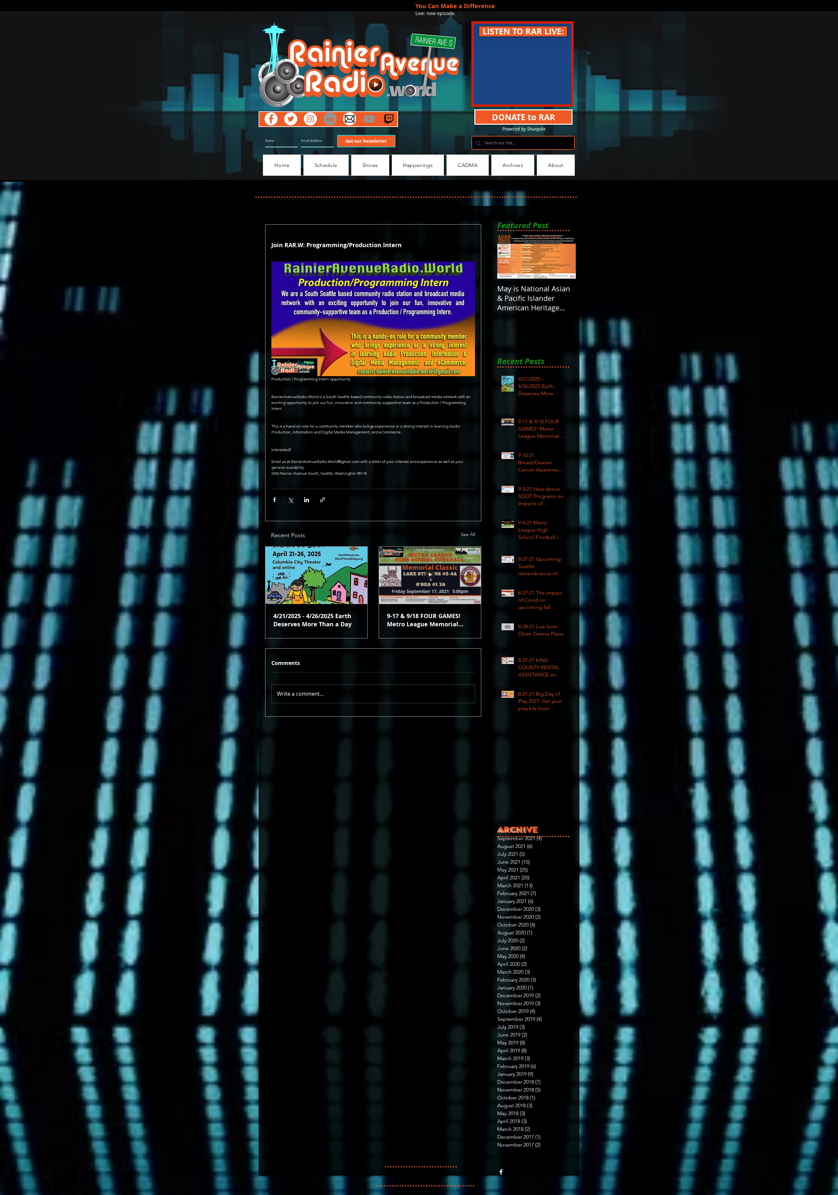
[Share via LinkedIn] (306, 500)
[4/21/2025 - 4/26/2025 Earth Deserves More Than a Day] (316, 575)
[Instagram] (310, 118)
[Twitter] (290, 118)
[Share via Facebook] (274, 500)
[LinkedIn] (330, 118)
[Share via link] (322, 500)
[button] (523, 31)
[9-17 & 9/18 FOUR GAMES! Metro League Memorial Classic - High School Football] (430, 575)
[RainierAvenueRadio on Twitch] (388, 118)
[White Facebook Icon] (501, 1172)
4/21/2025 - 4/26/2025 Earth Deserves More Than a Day (312, 620)
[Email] (349, 118)
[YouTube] (369, 118)
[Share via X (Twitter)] (290, 500)
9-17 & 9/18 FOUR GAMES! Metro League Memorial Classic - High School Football (430, 620)
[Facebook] (271, 118)
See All (468, 534)
